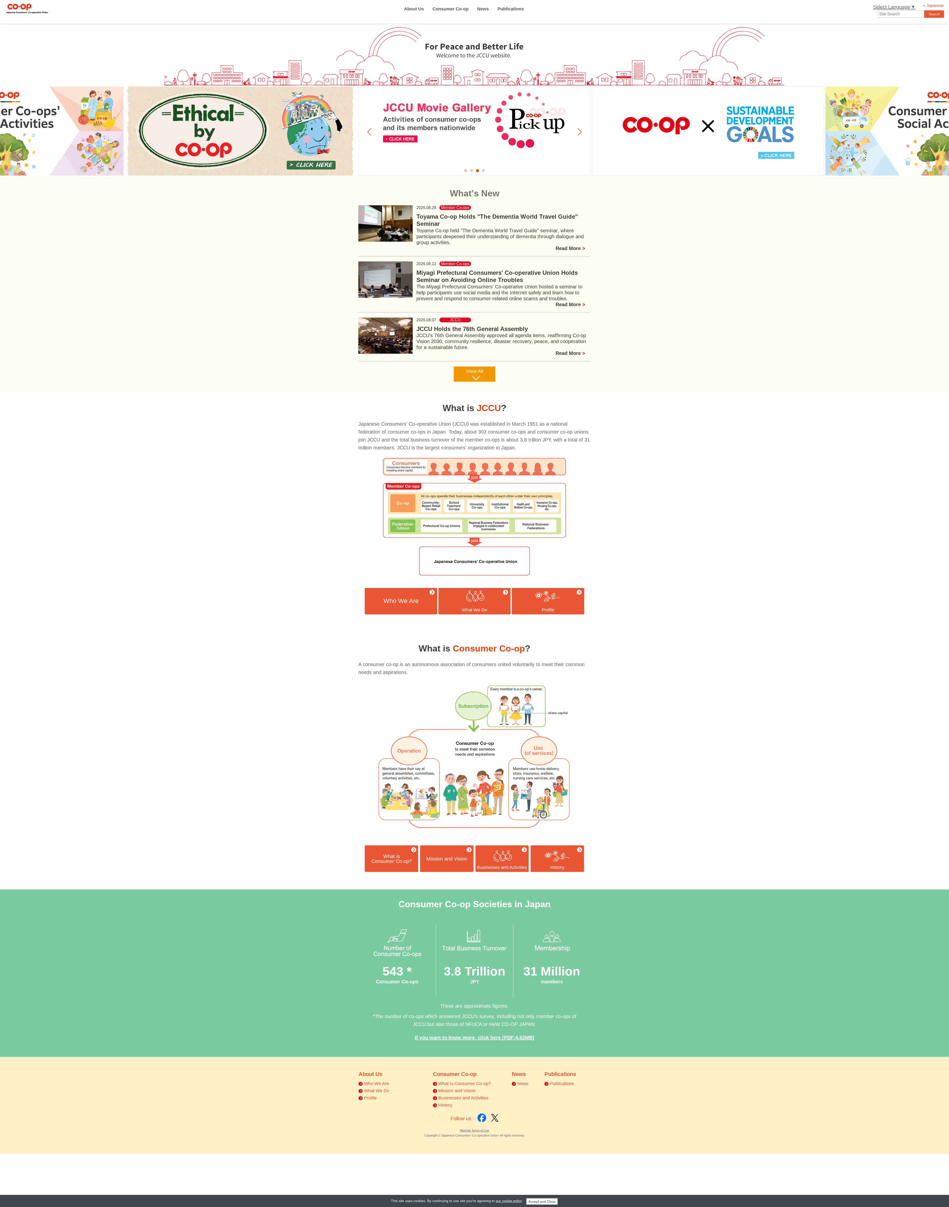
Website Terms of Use (474, 1130)
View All (474, 371)
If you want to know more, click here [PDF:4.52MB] (474, 1037)
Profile (548, 609)
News (483, 8)
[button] (465, 170)
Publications (510, 8)
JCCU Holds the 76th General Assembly (472, 328)
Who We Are (376, 1083)
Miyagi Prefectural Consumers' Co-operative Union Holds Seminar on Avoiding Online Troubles (497, 276)
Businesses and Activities (502, 867)
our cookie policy (509, 1201)
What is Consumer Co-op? (464, 1083)
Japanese (935, 5)
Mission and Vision (456, 1090)
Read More (570, 248)
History (557, 867)
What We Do (474, 609)
